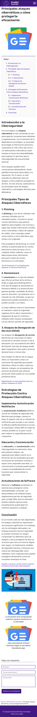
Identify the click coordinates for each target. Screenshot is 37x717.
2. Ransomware (17, 78)
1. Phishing (15, 75)
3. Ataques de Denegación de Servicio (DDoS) (17, 83)
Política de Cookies (17, 714)
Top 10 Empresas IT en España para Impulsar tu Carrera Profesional (15, 266)
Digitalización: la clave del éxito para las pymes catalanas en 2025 (17, 382)
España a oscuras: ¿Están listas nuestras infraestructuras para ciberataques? (18, 565)
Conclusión (12, 113)
